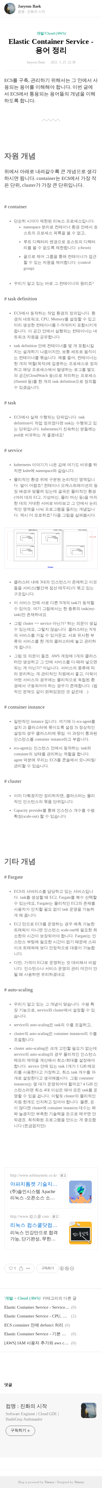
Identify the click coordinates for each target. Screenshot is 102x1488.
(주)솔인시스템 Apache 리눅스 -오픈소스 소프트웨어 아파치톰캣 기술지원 (34, 1195)
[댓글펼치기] (14, 1384)
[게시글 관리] (28, 1268)
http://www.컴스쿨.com (29, 1216)
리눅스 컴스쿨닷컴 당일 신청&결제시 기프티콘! (34, 1225)
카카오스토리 (51, 1365)
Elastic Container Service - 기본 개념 (36, 1334)
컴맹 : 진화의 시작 (26, 1406)
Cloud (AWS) (29, 1298)
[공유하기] (21, 1268)
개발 (9, 1298)
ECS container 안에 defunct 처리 (33, 1325)
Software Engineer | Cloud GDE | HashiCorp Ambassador (32, 1416)
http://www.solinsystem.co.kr (33, 1175)
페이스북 (37, 1365)
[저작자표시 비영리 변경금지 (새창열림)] (66, 1268)
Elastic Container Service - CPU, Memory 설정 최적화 (36, 1316)
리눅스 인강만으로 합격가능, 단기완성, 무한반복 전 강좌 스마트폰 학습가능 (34, 1236)
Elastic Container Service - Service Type (36, 1307)
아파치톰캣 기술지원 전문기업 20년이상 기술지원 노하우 (34, 1184)
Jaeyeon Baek (29, 6)
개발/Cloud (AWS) (51, 33)
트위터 (65, 1365)
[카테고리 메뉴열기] (92, 9)
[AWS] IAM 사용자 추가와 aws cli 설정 (36, 1343)
